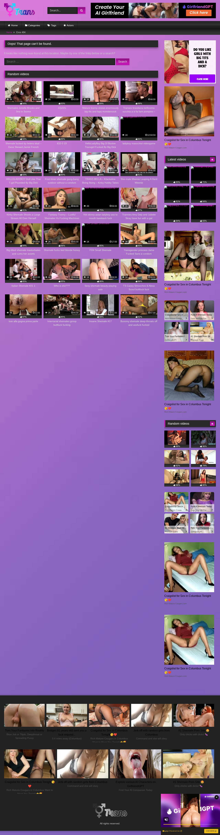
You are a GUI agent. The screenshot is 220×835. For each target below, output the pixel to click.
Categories (34, 25)
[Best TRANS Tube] (19, 10)
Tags (53, 25)
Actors (70, 25)
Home (14, 25)
